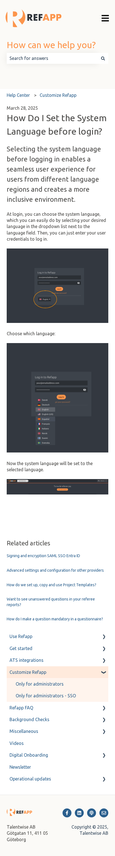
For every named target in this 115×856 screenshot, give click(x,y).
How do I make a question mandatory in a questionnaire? (55, 619)
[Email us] (103, 812)
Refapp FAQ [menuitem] (21, 707)
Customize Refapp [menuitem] (27, 672)
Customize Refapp (58, 95)
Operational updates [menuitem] (30, 778)
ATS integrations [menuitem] (26, 660)
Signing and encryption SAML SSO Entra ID (43, 556)
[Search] (103, 58)
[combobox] (52, 58)
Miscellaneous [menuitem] (23, 731)
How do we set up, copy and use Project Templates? (51, 585)
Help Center (18, 95)
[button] (103, 636)
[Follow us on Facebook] (67, 812)
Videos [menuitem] (16, 743)
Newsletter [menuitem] (20, 767)
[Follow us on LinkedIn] (79, 812)
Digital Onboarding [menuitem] (28, 754)
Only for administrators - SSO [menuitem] (46, 695)
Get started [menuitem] (20, 648)
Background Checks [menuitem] (29, 719)
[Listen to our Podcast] (91, 812)
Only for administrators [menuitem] (40, 683)
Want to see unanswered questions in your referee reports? (51, 602)
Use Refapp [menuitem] (20, 636)
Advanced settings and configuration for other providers (55, 570)
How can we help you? (51, 45)
